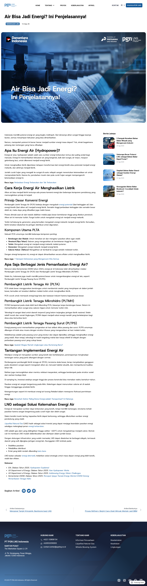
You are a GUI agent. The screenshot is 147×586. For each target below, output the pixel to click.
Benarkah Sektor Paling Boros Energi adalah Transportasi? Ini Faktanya (43, 399)
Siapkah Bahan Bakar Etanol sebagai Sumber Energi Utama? (128, 173)
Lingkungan (116, 547)
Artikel (91, 5)
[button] (24, 491)
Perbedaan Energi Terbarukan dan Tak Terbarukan (35, 182)
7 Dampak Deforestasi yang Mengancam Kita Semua (36, 259)
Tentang (48, 5)
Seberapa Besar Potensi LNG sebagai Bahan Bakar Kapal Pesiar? (127, 156)
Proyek (63, 5)
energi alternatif (28, 456)
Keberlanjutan (77, 5)
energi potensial (65, 204)
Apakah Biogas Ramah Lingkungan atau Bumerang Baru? (38, 345)
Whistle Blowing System (86, 547)
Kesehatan (115, 543)
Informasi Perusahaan (85, 540)
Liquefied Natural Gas (85, 543)
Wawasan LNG (12, 24)
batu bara (42, 451)
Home (37, 5)
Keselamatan (116, 540)
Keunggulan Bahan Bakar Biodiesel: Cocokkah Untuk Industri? (127, 189)
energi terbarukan (36, 426)
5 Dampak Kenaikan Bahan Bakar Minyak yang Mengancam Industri (127, 140)
